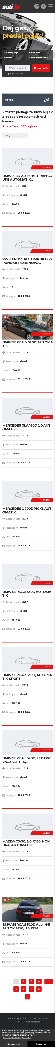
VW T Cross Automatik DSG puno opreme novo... (27, 261)
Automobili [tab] (34, 53)
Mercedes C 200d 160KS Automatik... (26, 510)
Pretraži (42, 68)
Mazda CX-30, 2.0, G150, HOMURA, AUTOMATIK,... (26, 843)
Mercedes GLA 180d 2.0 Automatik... (26, 427)
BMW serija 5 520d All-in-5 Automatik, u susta (26, 926)
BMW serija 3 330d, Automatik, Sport (27, 677)
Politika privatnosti (38, 1018)
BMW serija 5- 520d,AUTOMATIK (27, 344)
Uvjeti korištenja (32, 1021)
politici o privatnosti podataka (17, 1037)
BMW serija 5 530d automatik (26, 593)
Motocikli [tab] (8, 57)
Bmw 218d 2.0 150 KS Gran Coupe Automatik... (27, 177)
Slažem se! (41, 1044)
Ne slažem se (13, 1044)
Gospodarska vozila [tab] (38, 57)
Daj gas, (22, 32)
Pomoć (18, 1021)
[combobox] (16, 135)
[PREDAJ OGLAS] (36, 6)
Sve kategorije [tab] (11, 53)
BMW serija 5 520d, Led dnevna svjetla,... (26, 760)
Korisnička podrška (17, 1018)
